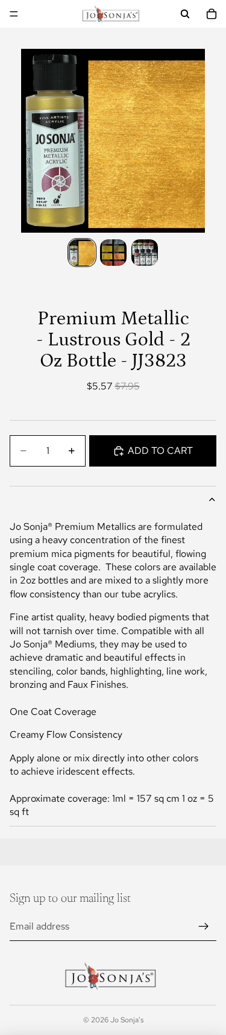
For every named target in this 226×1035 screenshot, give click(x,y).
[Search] (185, 14)
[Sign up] (203, 926)
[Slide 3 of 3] (144, 252)
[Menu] (14, 14)
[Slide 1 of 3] (82, 252)
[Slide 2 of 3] (113, 252)
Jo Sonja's (126, 1020)
